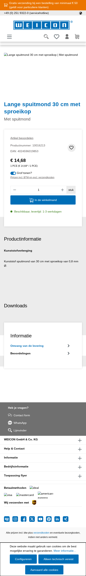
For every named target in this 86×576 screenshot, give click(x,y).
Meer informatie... (65, 550)
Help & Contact (14, 448)
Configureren (23, 559)
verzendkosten (41, 532)
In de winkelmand (45, 200)
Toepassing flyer (15, 475)
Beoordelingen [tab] (20, 353)
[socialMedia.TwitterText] (33, 519)
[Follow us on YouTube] (42, 519)
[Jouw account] (67, 37)
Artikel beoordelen (21, 138)
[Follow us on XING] (65, 519)
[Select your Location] (80, 13)
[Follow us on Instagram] (16, 519)
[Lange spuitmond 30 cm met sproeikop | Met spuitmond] (43, 75)
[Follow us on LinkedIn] (58, 519)
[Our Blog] (8, 519)
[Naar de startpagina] (43, 25)
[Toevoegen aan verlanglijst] (72, 148)
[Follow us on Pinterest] (50, 519)
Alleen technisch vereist (58, 559)
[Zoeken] (46, 37)
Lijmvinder (20, 430)
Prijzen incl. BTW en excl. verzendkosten (32, 177)
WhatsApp (20, 422)
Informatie (11, 457)
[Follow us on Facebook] (25, 519)
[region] (43, 75)
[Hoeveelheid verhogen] (62, 190)
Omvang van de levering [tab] (27, 345)
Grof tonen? (24, 172)
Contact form (22, 415)
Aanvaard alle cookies (44, 569)
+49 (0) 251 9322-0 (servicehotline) (26, 13)
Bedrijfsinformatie (16, 466)
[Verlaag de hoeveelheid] (14, 190)
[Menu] (9, 36)
